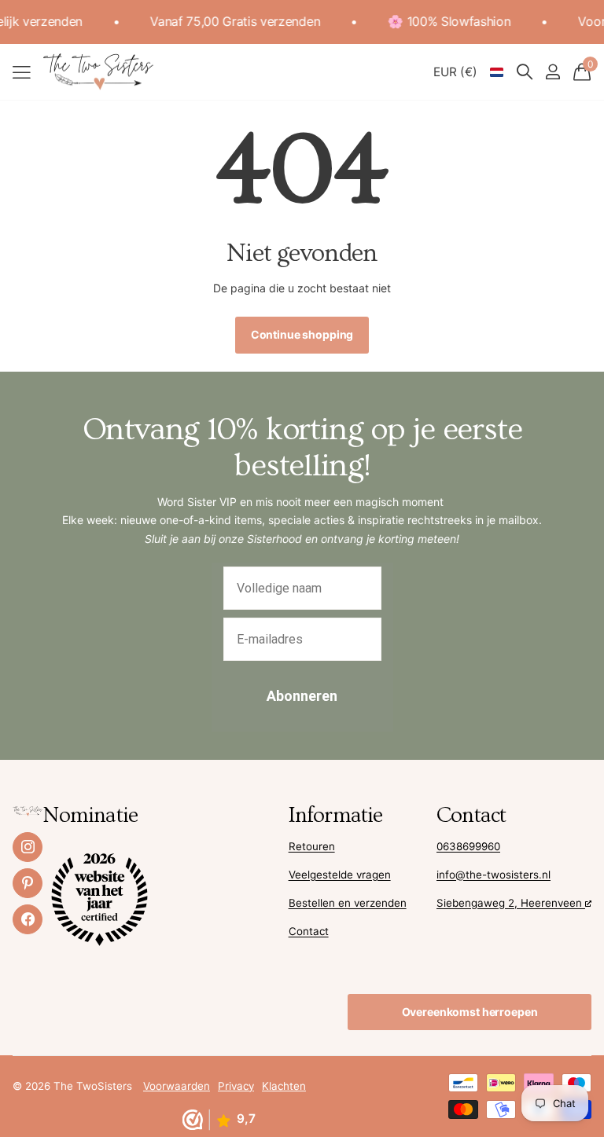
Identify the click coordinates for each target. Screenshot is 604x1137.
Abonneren (302, 696)
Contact (309, 931)
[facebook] (27, 919)
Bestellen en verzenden (348, 903)
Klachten (284, 1086)
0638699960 (468, 846)
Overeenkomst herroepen (470, 1011)
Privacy (236, 1086)
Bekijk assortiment (22, 72)
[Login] (552, 72)
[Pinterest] (27, 883)
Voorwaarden (176, 1086)
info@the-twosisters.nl (493, 874)
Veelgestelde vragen (340, 874)
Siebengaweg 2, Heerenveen (510, 903)
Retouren (312, 846)
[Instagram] (27, 847)
